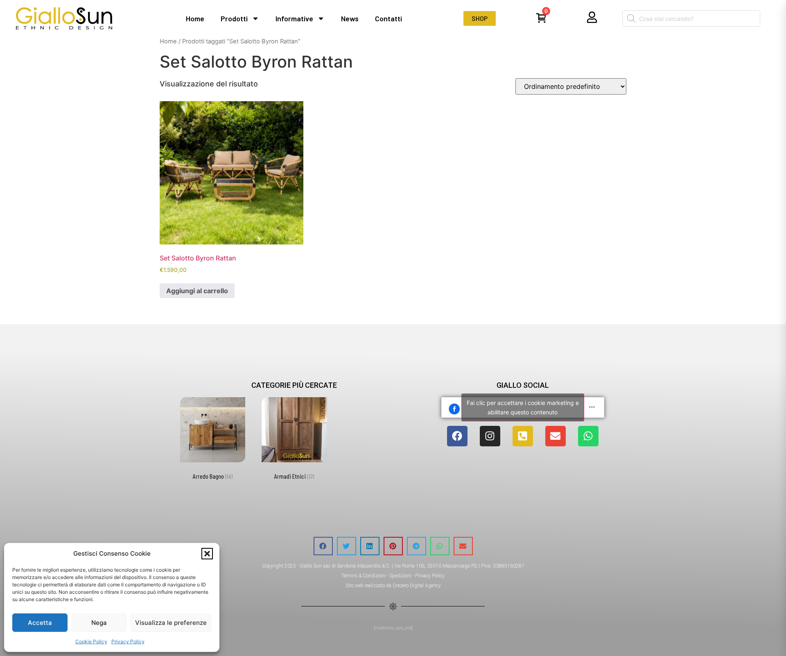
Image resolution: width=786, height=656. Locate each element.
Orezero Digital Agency (417, 585)
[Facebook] (457, 436)
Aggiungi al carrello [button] (197, 291)
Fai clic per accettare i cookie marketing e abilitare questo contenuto (523, 407)
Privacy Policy (128, 641)
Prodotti (234, 18)
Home (195, 18)
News (350, 18)
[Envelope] (555, 436)
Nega (99, 623)
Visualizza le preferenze (171, 623)
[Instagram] (490, 436)
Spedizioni (400, 576)
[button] (207, 554)
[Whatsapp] (588, 436)
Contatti (388, 18)
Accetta (40, 623)
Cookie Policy (91, 641)
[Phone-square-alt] (523, 436)
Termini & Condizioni (363, 576)
